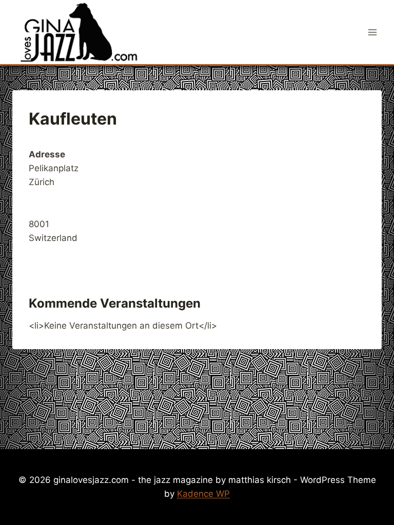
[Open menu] (372, 32)
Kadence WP (203, 494)
